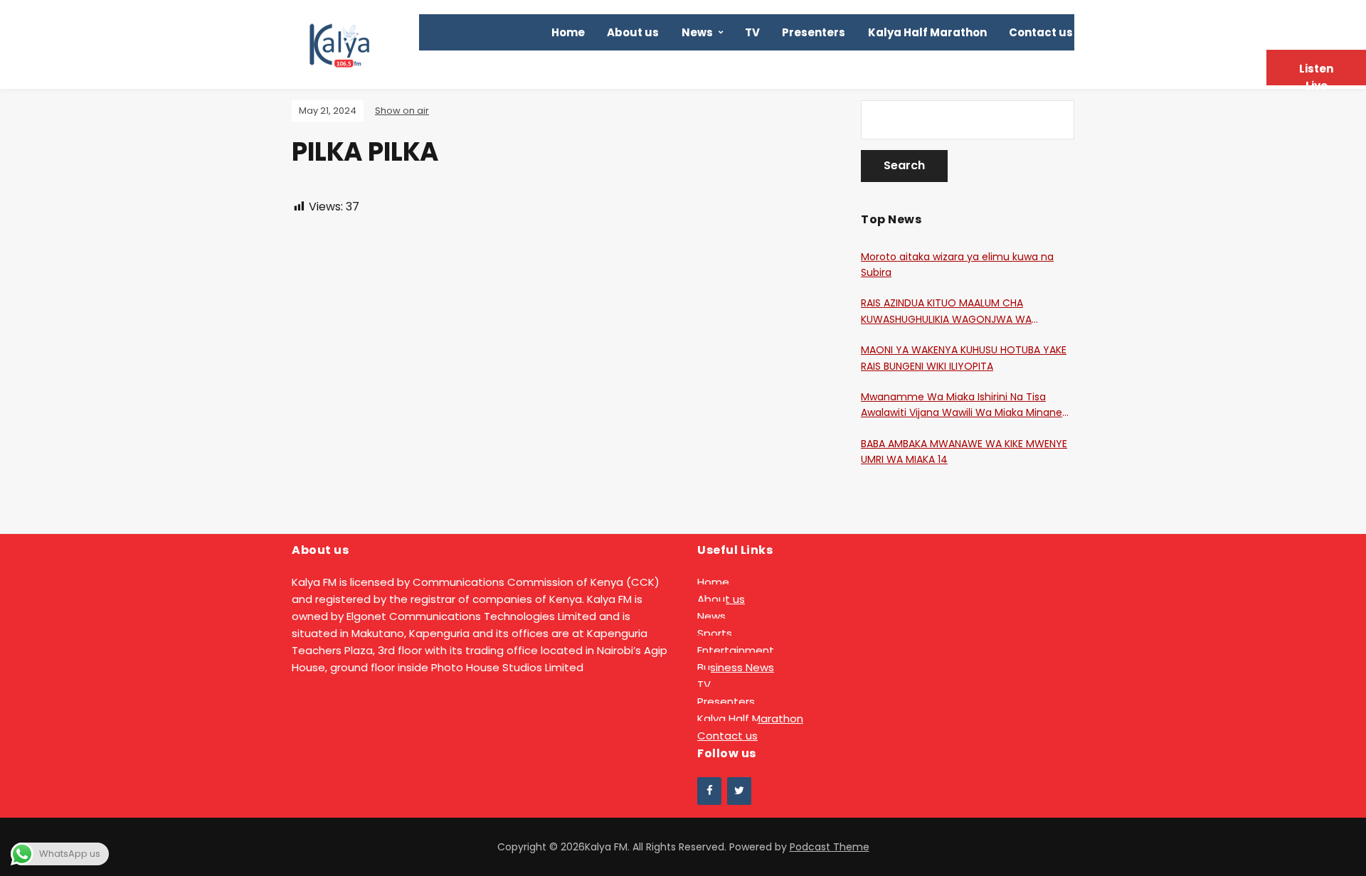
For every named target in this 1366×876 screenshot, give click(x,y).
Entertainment (735, 650)
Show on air (402, 110)
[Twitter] (739, 791)
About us (633, 32)
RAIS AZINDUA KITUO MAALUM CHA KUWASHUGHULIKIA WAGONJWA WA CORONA (946, 311)
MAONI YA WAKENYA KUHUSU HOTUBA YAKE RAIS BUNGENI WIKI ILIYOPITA (963, 358)
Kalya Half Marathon (927, 32)
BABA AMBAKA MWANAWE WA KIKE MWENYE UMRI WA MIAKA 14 (964, 451)
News (697, 32)
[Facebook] (709, 791)
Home (568, 32)
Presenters (813, 32)
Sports (714, 633)
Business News (735, 667)
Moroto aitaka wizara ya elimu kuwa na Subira (957, 264)
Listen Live (1316, 73)
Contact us (1041, 32)
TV (752, 32)
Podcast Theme (829, 847)
